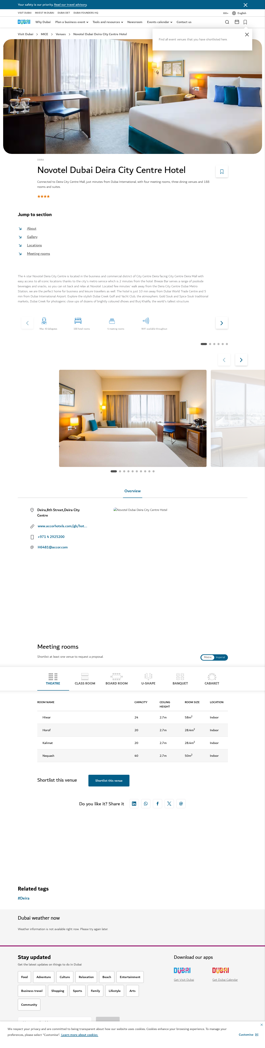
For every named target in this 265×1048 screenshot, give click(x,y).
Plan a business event (70, 22)
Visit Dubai (24, 13)
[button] (248, 1034)
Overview (132, 491)
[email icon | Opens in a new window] (181, 803)
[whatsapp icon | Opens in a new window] (145, 803)
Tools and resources (106, 22)
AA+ (226, 13)
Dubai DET (64, 13)
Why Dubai (43, 22)
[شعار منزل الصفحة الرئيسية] (24, 21)
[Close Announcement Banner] (245, 4)
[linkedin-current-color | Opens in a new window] (134, 803)
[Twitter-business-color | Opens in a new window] (169, 803)
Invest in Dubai (44, 13)
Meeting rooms (38, 254)
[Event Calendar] (237, 21)
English (242, 13)
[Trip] (244, 21)
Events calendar (158, 22)
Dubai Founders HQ (86, 13)
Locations (34, 245)
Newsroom (134, 22)
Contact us (184, 22)
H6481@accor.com (53, 547)
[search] (227, 21)
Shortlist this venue (109, 780)
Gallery (32, 237)
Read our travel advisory (70, 4)
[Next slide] (27, 323)
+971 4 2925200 (51, 537)
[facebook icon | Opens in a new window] (157, 803)
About (31, 229)
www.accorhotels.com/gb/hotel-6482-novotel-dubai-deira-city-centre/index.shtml (63, 526)
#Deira (24, 898)
